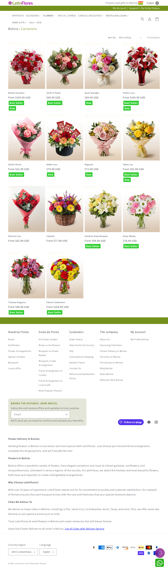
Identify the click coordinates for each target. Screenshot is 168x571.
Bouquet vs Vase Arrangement (47, 362)
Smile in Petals (53, 93)
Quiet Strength (92, 93)
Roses (11, 339)
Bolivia (13, 29)
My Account (119, 8)
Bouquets (13, 362)
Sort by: (112, 37)
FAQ (71, 351)
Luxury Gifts (14, 368)
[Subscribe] (66, 414)
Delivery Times (77, 362)
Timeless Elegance (17, 302)
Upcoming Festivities (111, 345)
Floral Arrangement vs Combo (51, 372)
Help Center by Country (81, 345)
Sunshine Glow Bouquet (96, 236)
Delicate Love (14, 236)
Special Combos (16, 356)
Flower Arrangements (19, 351)
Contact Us (75, 368)
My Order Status (150, 8)
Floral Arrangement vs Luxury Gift (51, 382)
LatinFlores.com (22, 563)
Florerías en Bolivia (110, 356)
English (150, 3)
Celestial (50, 236)
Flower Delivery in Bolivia (113, 351)
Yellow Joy (128, 164)
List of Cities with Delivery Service (84, 528)
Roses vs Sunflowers (49, 345)
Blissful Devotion (16, 93)
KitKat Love (51, 164)
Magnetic (89, 164)
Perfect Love (129, 93)
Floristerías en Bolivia (111, 362)
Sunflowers (14, 345)
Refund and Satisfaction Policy (82, 376)
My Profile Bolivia (140, 339)
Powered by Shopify (37, 563)
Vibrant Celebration (55, 302)
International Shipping (81, 356)
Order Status (76, 339)
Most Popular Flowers (50, 390)
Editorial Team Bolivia (111, 379)
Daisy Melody (129, 236)
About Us (105, 339)
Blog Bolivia (106, 368)
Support (133, 8)
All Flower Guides (48, 339)
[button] (33, 15)
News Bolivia (106, 374)
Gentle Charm (14, 164)
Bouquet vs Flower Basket (49, 353)
